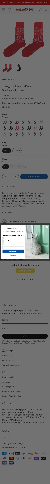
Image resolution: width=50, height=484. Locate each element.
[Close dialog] (47, 227)
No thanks (13, 255)
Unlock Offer (13, 251)
